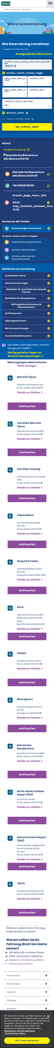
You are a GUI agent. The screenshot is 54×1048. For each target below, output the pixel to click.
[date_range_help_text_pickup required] (14, 81)
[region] (27, 1029)
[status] (10, 66)
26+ (6, 105)
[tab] (27, 228)
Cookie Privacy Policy (15, 1033)
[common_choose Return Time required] (39, 93)
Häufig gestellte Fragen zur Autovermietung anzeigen (25, 354)
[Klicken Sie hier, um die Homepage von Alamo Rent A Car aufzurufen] (5, 3)
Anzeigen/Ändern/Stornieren (34, 54)
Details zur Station (28, 439)
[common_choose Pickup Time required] (39, 81)
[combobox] (27, 65)
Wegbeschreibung (14, 149)
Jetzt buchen (27, 452)
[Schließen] (48, 1016)
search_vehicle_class (18, 118)
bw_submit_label (27, 126)
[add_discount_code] (3, 112)
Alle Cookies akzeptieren (27, 1040)
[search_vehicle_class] (32, 119)
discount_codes (15, 112)
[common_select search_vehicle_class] (3, 118)
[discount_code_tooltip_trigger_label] (27, 113)
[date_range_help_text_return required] (14, 93)
